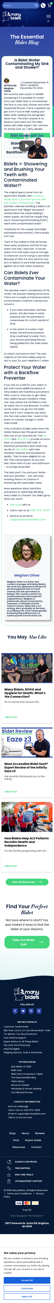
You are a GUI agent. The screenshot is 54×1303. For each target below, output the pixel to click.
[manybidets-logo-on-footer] (27, 993)
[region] (27, 1275)
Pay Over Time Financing (17, 1045)
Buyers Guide (33, 1140)
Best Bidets (21, 449)
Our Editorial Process (22, 1092)
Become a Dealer (20, 1085)
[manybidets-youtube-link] (23, 1011)
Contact (36, 1147)
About (25, 1133)
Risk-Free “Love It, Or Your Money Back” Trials (27, 1030)
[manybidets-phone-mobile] (43, 5)
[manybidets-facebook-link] (15, 1011)
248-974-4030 (40, 510)
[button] (48, 16)
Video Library (17, 1081)
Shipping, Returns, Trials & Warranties (23, 1052)
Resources (18, 1147)
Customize (27, 1288)
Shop (12, 1133)
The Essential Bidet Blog (23, 1077)
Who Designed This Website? (27, 1215)
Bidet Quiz (16, 1070)
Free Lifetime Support (15, 1037)
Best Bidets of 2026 (21, 1066)
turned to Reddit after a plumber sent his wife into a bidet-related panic (25, 199)
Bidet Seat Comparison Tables (27, 1073)
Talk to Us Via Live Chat (20, 1117)
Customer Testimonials (16, 1026)
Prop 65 (27, 1209)
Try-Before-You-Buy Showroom (20, 1034)
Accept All (27, 1280)
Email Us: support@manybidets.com (27, 1113)
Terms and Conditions (19, 1193)
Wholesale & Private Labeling (26, 1088)
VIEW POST (10, 717)
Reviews (40, 1133)
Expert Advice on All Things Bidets (21, 1041)
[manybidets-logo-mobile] (12, 15)
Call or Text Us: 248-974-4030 (24, 1110)
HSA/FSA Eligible (12, 1048)
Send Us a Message (18, 1106)
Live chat (16, 504)
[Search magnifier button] (36, 5)
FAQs (16, 1140)
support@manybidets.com (28, 519)
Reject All (27, 1296)
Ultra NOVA (23, 439)
